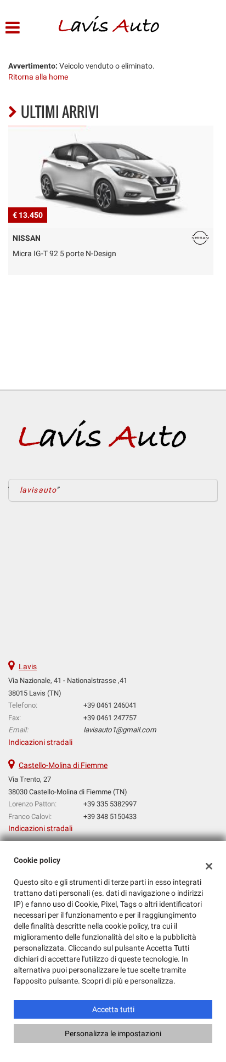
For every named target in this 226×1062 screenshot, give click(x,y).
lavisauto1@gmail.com (119, 730)
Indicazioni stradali (40, 742)
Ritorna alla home (38, 76)
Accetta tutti (113, 1009)
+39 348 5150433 (110, 816)
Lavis (28, 666)
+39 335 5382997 (110, 804)
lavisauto (38, 489)
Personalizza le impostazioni (113, 1033)
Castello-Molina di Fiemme (63, 765)
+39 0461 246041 (110, 705)
